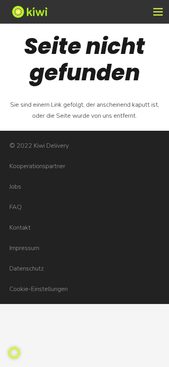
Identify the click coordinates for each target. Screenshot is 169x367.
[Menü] (158, 12)
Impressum (24, 248)
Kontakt (20, 227)
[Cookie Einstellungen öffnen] (14, 357)
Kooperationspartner (37, 166)
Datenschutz (26, 268)
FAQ (15, 207)
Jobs (15, 186)
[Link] (68, 12)
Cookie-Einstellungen (38, 289)
